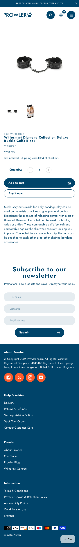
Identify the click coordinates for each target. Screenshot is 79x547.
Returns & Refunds (15, 409)
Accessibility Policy (16, 503)
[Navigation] (71, 15)
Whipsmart (10, 146)
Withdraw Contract (15, 468)
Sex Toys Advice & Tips (18, 415)
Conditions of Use (15, 509)
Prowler (17, 535)
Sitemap (9, 516)
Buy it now (15, 193)
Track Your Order (14, 421)
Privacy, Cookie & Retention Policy (25, 497)
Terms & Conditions (16, 491)
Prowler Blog (12, 462)
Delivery (9, 403)
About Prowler (13, 450)
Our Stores (10, 456)
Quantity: (16, 169)
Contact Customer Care (18, 427)
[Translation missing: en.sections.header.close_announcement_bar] (76, 3)
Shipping (26, 158)
